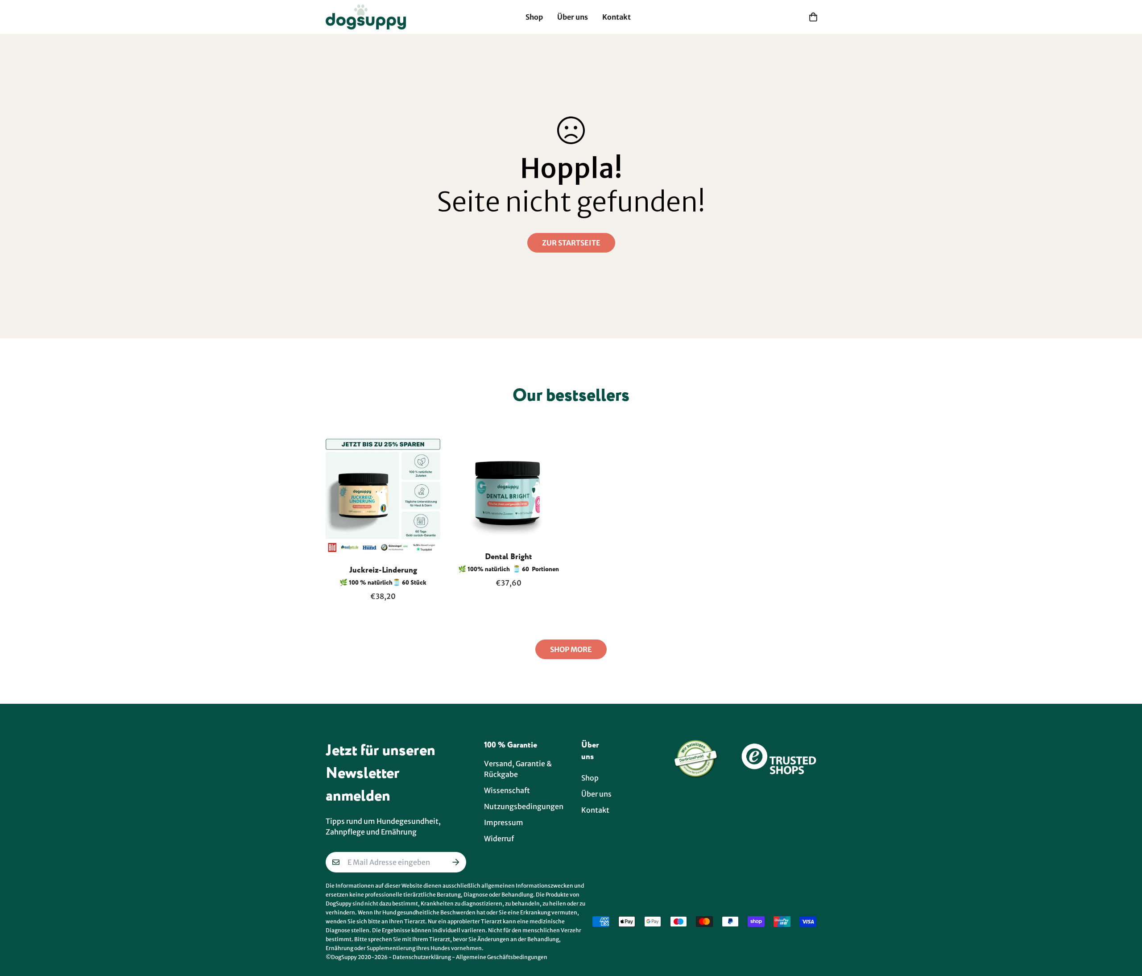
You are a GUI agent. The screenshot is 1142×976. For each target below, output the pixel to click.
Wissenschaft (507, 790)
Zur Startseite (571, 242)
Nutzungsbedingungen (523, 806)
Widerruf (499, 838)
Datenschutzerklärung (422, 957)
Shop (534, 16)
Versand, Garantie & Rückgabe (518, 769)
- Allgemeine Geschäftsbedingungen (499, 957)
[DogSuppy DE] (366, 17)
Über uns (572, 16)
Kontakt (616, 16)
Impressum (503, 822)
